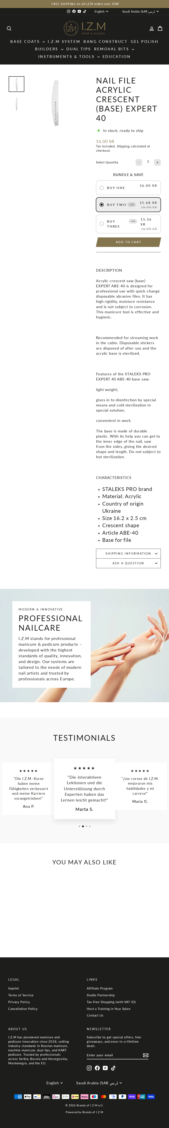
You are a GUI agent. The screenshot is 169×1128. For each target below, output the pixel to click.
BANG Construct (105, 41)
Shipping (123, 146)
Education (117, 56)
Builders (47, 49)
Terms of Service (21, 995)
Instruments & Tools (67, 56)
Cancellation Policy (23, 1009)
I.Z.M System (64, 41)
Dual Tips (78, 49)
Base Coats (26, 41)
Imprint (13, 988)
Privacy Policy (19, 1002)
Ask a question (128, 563)
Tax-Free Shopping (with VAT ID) (111, 1002)
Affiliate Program (100, 988)
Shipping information (128, 553)
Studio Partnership (101, 995)
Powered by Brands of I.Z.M (84, 1112)
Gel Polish (145, 41)
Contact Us (95, 1015)
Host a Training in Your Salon (108, 1009)
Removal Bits (112, 49)
